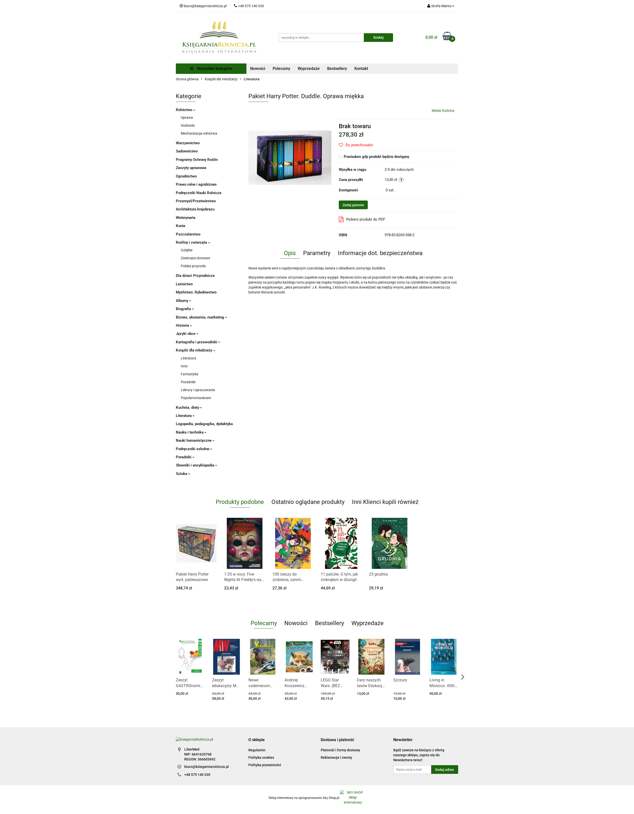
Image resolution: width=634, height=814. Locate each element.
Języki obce (186, 333)
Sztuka (182, 473)
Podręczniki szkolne (193, 449)
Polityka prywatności (264, 765)
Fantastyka (189, 374)
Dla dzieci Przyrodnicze (195, 275)
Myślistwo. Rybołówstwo (196, 292)
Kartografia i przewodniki (197, 342)
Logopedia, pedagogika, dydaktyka (204, 424)
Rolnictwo (184, 110)
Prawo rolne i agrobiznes (196, 184)
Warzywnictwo (188, 143)
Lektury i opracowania (198, 390)
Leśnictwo (184, 284)
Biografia (184, 309)
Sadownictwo (187, 151)
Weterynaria (185, 217)
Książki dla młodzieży (194, 350)
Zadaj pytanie (353, 205)
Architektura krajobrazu (195, 209)
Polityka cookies (261, 757)
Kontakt (361, 68)
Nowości (257, 68)
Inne (184, 366)
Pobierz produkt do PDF (365, 219)
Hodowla (188, 125)
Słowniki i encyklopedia (195, 465)
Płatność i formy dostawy (340, 750)
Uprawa (187, 117)
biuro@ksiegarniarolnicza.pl (206, 767)
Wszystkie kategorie (214, 68)
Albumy (182, 300)
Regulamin (256, 750)
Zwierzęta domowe (195, 258)
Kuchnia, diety (188, 407)
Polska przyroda (193, 266)
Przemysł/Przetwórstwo (196, 201)
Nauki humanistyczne (194, 440)
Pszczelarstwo (188, 234)
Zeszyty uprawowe (191, 168)
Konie (180, 226)
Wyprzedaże (309, 68)
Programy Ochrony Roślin (197, 159)
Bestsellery (337, 68)
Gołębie (186, 250)
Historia (183, 325)
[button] (256, 740)
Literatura (188, 358)
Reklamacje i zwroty (336, 757)
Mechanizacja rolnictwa (199, 133)
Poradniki (188, 382)
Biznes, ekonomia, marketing (200, 317)
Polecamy (281, 68)
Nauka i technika (190, 432)
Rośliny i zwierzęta (192, 242)
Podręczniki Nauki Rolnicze (198, 193)
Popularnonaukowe (196, 398)
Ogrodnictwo (186, 176)
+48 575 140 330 (197, 775)
